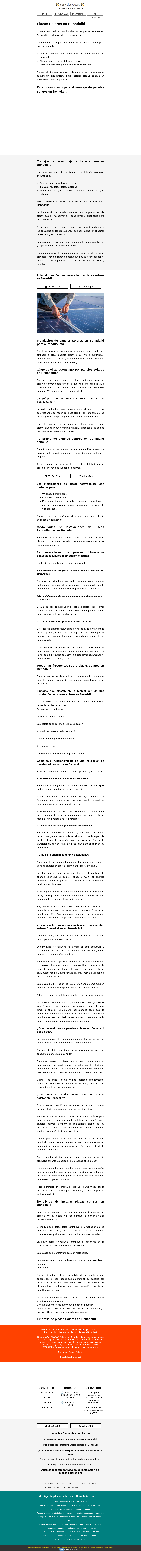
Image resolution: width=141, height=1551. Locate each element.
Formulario (47, 1407)
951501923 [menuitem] (63, 14)
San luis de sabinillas (53, 1487)
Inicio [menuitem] (44, 14)
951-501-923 (47, 1392)
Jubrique (76, 1483)
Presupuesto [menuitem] (95, 14)
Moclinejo (92, 1483)
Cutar (69, 1483)
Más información (68, 1549)
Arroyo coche (50, 1483)
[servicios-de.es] (70, 5)
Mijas (84, 1483)
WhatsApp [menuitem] (80, 14)
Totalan (75, 1487)
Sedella (67, 1487)
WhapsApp (46, 1402)
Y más (76, 1549)
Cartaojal (60, 1483)
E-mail (47, 1397)
